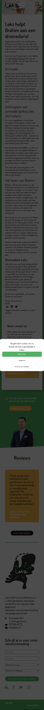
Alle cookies (22, 354)
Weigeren (22, 360)
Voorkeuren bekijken (22, 367)
